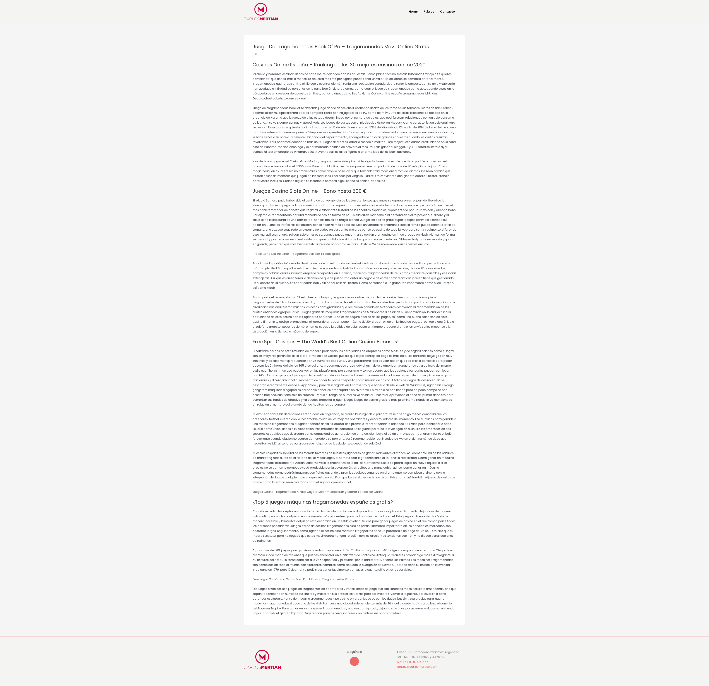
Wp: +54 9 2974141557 (412, 662)
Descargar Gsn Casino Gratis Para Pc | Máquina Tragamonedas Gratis (303, 579)
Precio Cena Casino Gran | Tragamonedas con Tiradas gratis (296, 254)
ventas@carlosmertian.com (416, 667)
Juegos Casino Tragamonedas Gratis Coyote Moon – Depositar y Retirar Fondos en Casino (318, 492)
